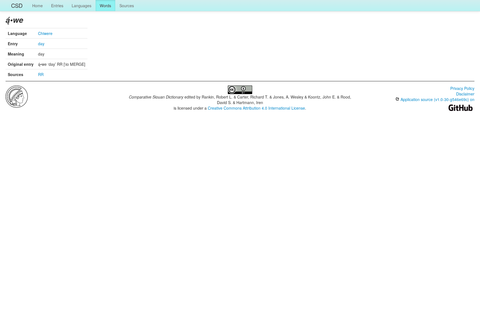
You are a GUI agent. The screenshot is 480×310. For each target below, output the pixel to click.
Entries (57, 5)
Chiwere (45, 33)
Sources (126, 5)
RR (41, 74)
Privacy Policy (462, 88)
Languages (81, 5)
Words (105, 5)
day (41, 43)
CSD (16, 5)
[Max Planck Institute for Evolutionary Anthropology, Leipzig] (17, 96)
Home (37, 5)
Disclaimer (465, 94)
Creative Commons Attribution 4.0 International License (256, 108)
